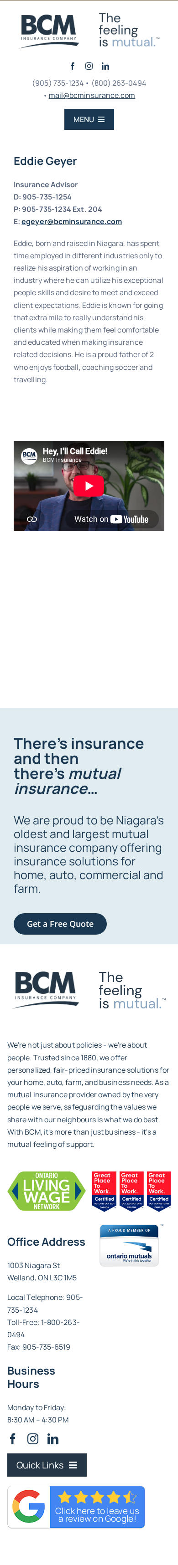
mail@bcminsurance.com (92, 95)
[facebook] (72, 66)
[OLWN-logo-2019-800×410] (46, 1175)
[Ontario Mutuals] (131, 1228)
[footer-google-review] (45, 975)
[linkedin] (105, 66)
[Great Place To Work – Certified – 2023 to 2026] (131, 1175)
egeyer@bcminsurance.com (71, 221)
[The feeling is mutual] (48, 18)
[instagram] (89, 66)
